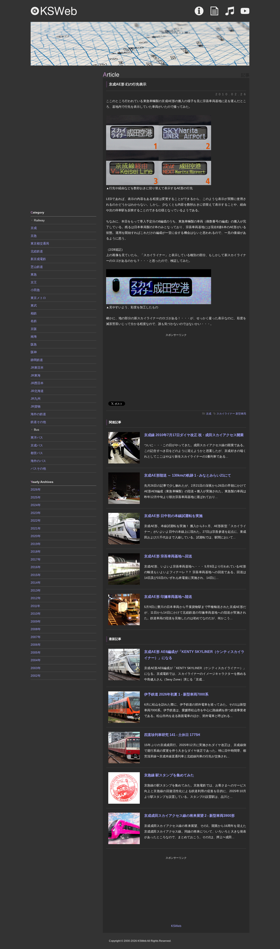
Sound (229, 13)
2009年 (36, 621)
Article (214, 13)
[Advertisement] (63, 137)
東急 (34, 274)
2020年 (36, 536)
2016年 (36, 567)
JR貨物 (35, 406)
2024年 (36, 505)
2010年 (36, 613)
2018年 (36, 551)
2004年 (36, 660)
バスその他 (38, 468)
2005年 (36, 652)
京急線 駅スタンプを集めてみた (169, 775)
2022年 (36, 520)
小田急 (35, 290)
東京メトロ (38, 298)
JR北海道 (37, 391)
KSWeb (54, 11)
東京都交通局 (40, 243)
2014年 (36, 582)
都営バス (37, 453)
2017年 (36, 559)
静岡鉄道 (37, 360)
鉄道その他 (38, 422)
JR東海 (35, 375)
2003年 (36, 668)
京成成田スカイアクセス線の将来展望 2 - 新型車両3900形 (189, 815)
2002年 (36, 675)
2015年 (36, 575)
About (199, 13)
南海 (34, 336)
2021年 (36, 528)
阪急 (34, 344)
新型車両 (241, 413)
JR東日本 (37, 367)
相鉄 (34, 313)
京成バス (37, 445)
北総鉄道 (37, 251)
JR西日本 (37, 383)
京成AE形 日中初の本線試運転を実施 (173, 516)
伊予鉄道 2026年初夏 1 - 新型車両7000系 (176, 694)
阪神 (34, 352)
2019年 (36, 544)
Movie (245, 13)
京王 (34, 282)
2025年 (36, 497)
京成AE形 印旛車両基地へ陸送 (168, 597)
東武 (34, 305)
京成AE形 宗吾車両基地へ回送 (168, 556)
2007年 (36, 637)
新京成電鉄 (38, 259)
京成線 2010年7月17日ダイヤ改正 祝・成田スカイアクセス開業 (194, 435)
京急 (34, 236)
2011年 (35, 606)
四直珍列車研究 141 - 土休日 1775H (172, 735)
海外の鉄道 (38, 414)
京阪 (34, 329)
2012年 (36, 598)
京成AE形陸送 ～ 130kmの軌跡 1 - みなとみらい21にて (187, 475)
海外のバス (38, 461)
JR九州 (35, 398)
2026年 (36, 489)
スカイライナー (226, 413)
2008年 (36, 629)
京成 (208, 413)
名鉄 (34, 321)
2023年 (36, 513)
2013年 (36, 590)
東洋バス (37, 437)
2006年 (36, 644)
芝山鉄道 (37, 267)
